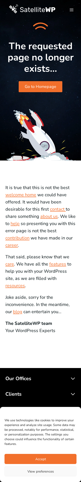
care (9, 264)
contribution (17, 238)
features (57, 264)
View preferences (40, 471)
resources (15, 286)
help (15, 224)
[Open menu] (71, 8)
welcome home (20, 195)
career (11, 245)
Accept (40, 459)
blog (17, 312)
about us (49, 216)
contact (58, 209)
